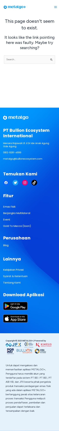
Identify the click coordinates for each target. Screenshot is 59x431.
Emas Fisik (9, 207)
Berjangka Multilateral (16, 213)
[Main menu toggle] (55, 7)
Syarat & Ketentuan (15, 276)
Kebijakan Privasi (13, 270)
